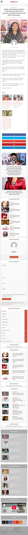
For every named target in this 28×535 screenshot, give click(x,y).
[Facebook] (10, 522)
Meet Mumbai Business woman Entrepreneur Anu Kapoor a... (15, 471)
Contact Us (7, 531)
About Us (2, 531)
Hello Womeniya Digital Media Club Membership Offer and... (15, 228)
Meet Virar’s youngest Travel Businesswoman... (18, 418)
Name (3, 277)
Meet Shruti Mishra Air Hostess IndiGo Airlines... (18, 394)
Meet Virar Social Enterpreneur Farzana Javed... (18, 400)
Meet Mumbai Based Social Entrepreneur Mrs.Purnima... (19, 406)
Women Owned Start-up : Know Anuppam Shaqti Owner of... (15, 216)
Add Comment (15, 17)
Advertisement (4, 533)
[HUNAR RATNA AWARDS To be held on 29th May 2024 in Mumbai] (7, 372)
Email (3, 283)
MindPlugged (15, 529)
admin (21, 17)
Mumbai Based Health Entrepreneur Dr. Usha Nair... (15, 478)
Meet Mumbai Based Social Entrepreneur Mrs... (14, 451)
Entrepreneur (14, 7)
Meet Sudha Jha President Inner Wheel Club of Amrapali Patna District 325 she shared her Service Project (7, 103)
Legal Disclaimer (19, 531)
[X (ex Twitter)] (7, 522)
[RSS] (20, 522)
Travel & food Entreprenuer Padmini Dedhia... (15, 485)
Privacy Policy (12, 531)
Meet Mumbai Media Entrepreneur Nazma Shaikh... (15, 457)
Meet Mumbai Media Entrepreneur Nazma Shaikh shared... (17, 413)
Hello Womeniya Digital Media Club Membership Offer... (18, 378)
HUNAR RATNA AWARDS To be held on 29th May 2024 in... (15, 222)
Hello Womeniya (17, 528)
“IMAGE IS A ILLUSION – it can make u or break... (15, 491)
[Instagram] (3, 522)
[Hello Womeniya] (14, 1)
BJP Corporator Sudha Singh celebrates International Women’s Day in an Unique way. (18, 102)
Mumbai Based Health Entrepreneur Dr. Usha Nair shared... (14, 234)
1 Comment (12, 474)
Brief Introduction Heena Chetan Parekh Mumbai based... (15, 210)
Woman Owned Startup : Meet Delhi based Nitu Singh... (15, 204)
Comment (4, 265)
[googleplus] (13, 522)
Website (3, 289)
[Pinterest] (17, 522)
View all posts (14, 257)
